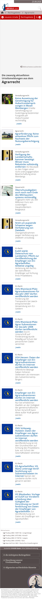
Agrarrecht (29, 12)
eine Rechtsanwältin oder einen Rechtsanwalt (19, 595)
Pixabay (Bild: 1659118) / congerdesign (18, 533)
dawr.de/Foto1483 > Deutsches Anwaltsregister (21, 543)
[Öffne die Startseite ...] (15, 7)
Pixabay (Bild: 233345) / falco (15, 541)
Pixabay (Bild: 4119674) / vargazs (16, 538)
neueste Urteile (11, 17)
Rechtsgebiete (14, 12)
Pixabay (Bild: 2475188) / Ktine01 (16, 535)
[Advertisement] (21, 43)
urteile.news (15, 589)
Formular (31, 597)
